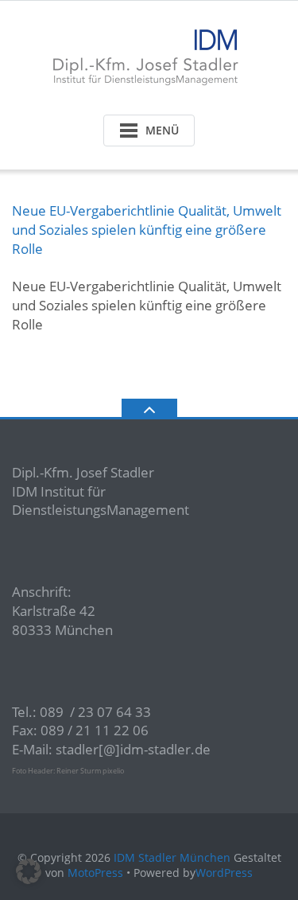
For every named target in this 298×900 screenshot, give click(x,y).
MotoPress (95, 872)
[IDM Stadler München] (149, 54)
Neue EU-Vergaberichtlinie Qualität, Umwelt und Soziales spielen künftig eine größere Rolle (146, 229)
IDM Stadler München (172, 857)
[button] (28, 871)
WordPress (224, 872)
